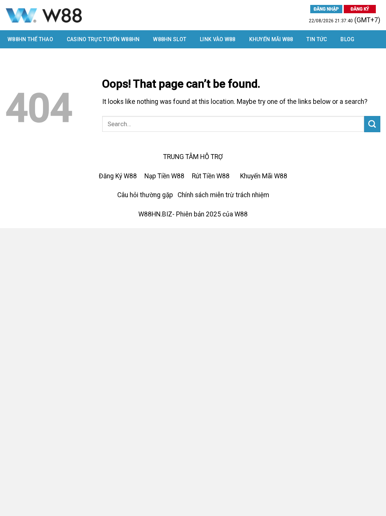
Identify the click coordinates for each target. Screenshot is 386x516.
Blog (347, 39)
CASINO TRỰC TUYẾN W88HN (103, 39)
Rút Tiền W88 (211, 176)
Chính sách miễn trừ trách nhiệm (223, 195)
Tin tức (316, 39)
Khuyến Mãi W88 (271, 39)
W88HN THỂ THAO (30, 39)
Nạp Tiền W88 (164, 176)
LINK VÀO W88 (217, 39)
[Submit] (372, 124)
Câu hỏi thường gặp (145, 195)
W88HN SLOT (169, 39)
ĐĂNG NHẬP (326, 9)
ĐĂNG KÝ (360, 9)
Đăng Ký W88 (118, 176)
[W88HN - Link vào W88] (85, 15)
